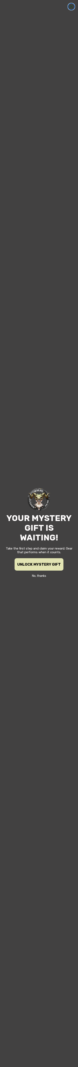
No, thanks (39, 576)
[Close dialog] (71, 6)
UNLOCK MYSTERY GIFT (39, 564)
